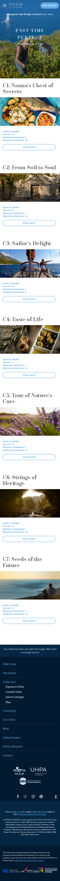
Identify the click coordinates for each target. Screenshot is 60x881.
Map (8, 702)
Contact (8, 755)
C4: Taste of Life (23, 320)
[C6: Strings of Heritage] (30, 505)
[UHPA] (39, 771)
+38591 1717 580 (18, 812)
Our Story (9, 719)
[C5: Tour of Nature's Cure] (30, 423)
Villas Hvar (9, 664)
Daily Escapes (11, 737)
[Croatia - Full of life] (20, 771)
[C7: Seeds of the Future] (30, 587)
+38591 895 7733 (39, 812)
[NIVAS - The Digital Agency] (55, 797)
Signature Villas (15, 686)
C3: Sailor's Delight (27, 244)
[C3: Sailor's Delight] (30, 265)
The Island (9, 673)
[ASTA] (30, 781)
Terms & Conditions (26, 814)
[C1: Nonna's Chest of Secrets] (30, 113)
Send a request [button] (50, 5)
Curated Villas (14, 691)
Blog (6, 728)
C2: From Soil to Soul (29, 168)
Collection (9, 682)
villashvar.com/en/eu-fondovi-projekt (29, 860)
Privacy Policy (40, 814)
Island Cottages (15, 697)
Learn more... (30, 14)
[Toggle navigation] (4, 5)
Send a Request (13, 746)
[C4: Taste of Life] (30, 341)
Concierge (9, 711)
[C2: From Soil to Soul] (30, 189)
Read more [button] (29, 147)
